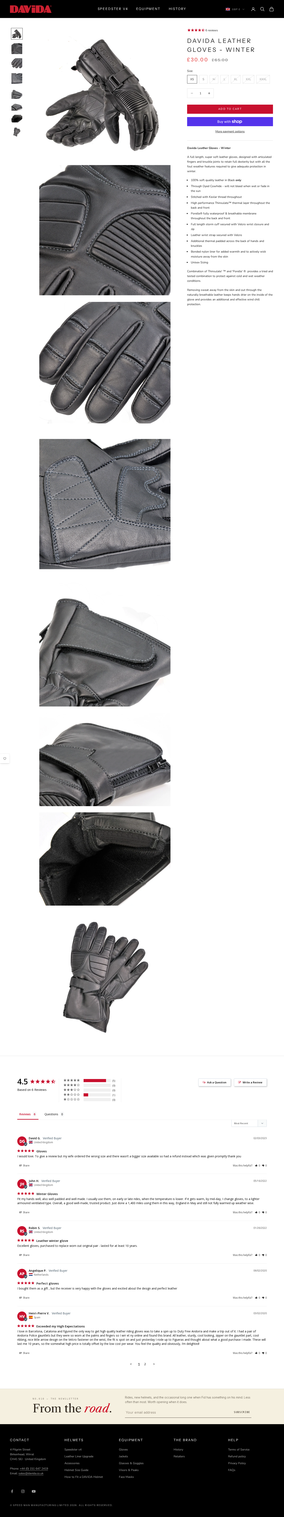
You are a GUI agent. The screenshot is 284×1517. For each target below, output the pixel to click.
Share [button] (26, 1165)
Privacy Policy (237, 1463)
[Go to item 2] (17, 48)
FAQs (231, 1470)
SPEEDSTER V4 (113, 9)
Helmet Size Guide (76, 1470)
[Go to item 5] (17, 93)
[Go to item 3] (17, 63)
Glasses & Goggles (131, 1463)
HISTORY (177, 9)
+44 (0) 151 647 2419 (34, 1469)
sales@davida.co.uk (31, 1473)
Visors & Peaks (129, 1470)
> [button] (154, 1364)
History (178, 1450)
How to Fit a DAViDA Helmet (83, 1477)
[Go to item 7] (17, 118)
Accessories (72, 1463)
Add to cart (230, 109)
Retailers (179, 1456)
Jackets (123, 1456)
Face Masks (126, 1477)
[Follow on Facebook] (12, 1491)
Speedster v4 (72, 1450)
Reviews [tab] (25, 1114)
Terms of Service (238, 1450)
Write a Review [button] (252, 1082)
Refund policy (237, 1456)
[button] (257, 1165)
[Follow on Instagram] (23, 1491)
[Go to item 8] (17, 132)
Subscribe (242, 1412)
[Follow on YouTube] (34, 1491)
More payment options (230, 131)
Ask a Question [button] (216, 1082)
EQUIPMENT (148, 9)
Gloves (123, 1450)
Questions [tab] (51, 1114)
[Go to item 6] (17, 107)
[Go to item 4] (17, 78)
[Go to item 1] (17, 34)
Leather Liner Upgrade (78, 1456)
